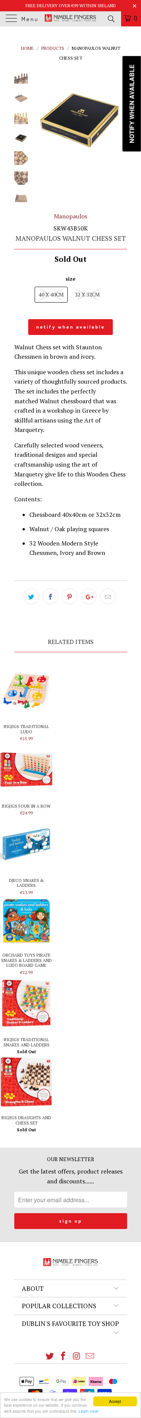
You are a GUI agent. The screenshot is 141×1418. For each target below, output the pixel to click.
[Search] (111, 18)
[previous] (40, 117)
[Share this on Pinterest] (69, 596)
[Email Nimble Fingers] (90, 1356)
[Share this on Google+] (89, 596)
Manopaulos (70, 216)
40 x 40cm (51, 294)
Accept (115, 1401)
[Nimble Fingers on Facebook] (63, 1356)
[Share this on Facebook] (50, 596)
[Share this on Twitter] (31, 596)
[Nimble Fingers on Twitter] (50, 1356)
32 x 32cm (87, 294)
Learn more (89, 1411)
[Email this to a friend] (108, 596)
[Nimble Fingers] (70, 18)
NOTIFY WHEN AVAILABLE (70, 327)
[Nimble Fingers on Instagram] (77, 1356)
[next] (119, 117)
